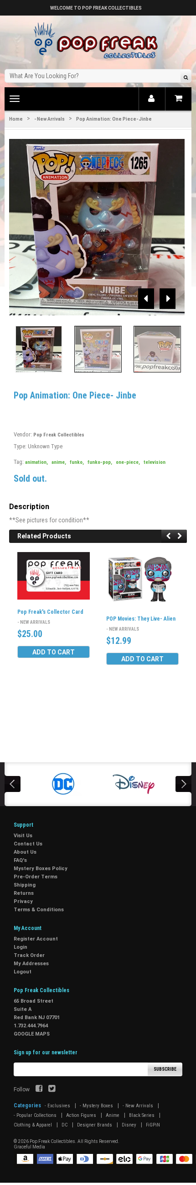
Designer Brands (94, 1125)
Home (16, 119)
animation (36, 462)
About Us (25, 852)
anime (59, 462)
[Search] (186, 77)
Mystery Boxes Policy (40, 868)
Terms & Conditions (39, 910)
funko (77, 462)
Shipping (25, 885)
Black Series (142, 1115)
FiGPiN (153, 1125)
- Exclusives (57, 1106)
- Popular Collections (35, 1115)
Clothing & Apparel (33, 1125)
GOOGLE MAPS (32, 1034)
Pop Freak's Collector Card (50, 612)
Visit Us (23, 836)
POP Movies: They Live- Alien (140, 619)
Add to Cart (53, 652)
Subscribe (165, 1069)
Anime (112, 1115)
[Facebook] (39, 1089)
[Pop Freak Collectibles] (98, 40)
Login (20, 947)
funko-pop (100, 462)
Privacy (23, 901)
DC (64, 1125)
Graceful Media (29, 1146)
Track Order (29, 955)
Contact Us (28, 844)
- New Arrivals (49, 119)
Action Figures (81, 1115)
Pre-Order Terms (35, 877)
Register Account (36, 939)
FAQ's (20, 860)
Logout (22, 972)
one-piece (128, 462)
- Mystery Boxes (96, 1106)
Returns (24, 893)
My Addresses (31, 964)
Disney (129, 1125)
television (154, 462)
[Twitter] (51, 1089)
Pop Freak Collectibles (58, 435)
